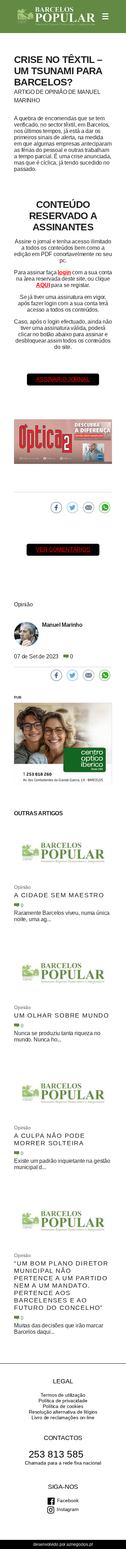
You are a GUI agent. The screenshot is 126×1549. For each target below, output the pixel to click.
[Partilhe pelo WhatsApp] (104, 507)
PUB (17, 697)
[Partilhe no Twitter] (72, 507)
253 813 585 (56, 1454)
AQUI (43, 285)
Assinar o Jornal (63, 379)
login (64, 272)
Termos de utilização (63, 1395)
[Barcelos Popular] (56, 16)
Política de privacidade (63, 1400)
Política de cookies (63, 1406)
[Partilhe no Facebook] (56, 507)
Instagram (68, 1509)
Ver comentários (63, 550)
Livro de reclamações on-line (62, 1417)
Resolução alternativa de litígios (63, 1412)
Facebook (68, 1500)
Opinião (22, 887)
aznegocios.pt (79, 1544)
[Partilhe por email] (88, 507)
